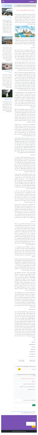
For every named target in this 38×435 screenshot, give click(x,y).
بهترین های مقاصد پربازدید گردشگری (8, 72)
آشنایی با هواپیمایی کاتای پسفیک (8, 17)
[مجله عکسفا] (32, 1)
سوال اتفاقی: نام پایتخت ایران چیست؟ (29, 400)
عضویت (33, 426)
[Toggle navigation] (3, 2)
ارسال (34, 405)
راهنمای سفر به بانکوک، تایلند (8, 45)
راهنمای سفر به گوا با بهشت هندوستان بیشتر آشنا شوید (8, 99)
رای (19, 369)
